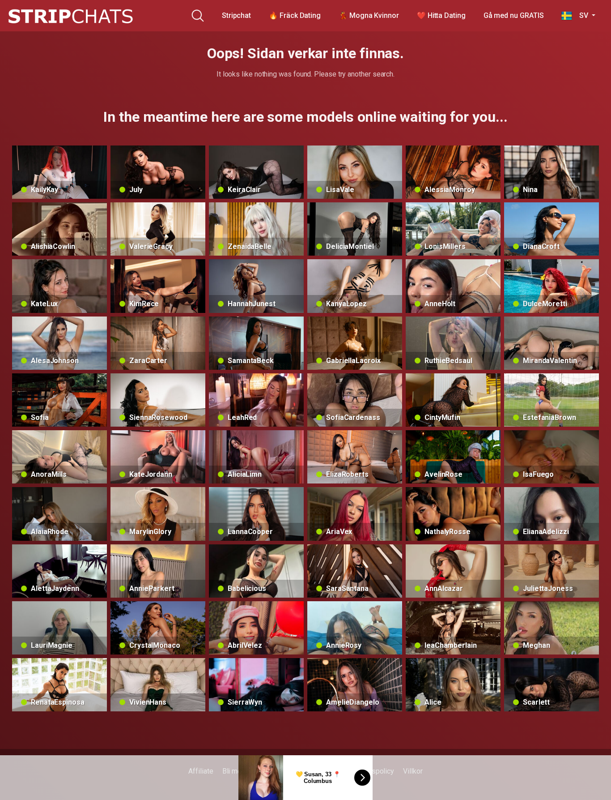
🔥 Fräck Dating (295, 15)
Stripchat (236, 15)
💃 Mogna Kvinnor (369, 15)
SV (581, 15)
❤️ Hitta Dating (441, 15)
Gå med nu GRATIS (514, 15)
